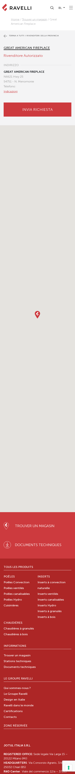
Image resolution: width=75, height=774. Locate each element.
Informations (15, 646)
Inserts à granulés (50, 611)
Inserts (44, 576)
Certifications (13, 711)
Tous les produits (18, 567)
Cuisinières (11, 605)
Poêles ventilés (14, 588)
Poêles (9, 576)
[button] (52, 8)
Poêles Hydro (13, 599)
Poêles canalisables (17, 594)
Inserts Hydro (47, 605)
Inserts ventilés (48, 594)
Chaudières (13, 623)
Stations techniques (17, 661)
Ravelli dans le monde (18, 705)
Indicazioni (10, 91)
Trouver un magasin (34, 19)
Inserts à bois (46, 617)
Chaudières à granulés (19, 628)
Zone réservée (15, 725)
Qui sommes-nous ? (17, 688)
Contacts (10, 717)
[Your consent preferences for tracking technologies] (68, 767)
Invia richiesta (37, 109)
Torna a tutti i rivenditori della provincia (33, 36)
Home (15, 19)
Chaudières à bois (16, 634)
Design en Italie (14, 699)
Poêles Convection (16, 582)
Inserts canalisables (51, 599)
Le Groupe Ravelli (18, 678)
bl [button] (60, 8)
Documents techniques (20, 667)
